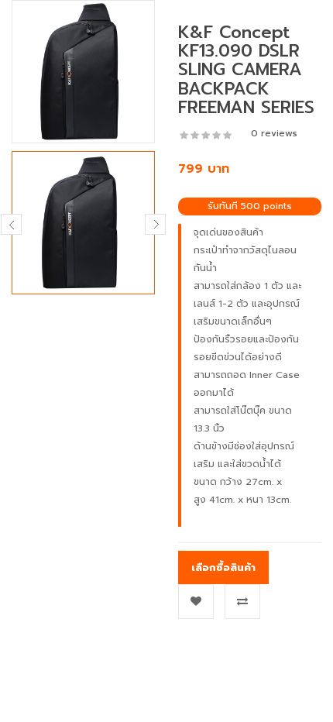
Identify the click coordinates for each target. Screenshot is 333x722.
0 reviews (274, 133)
